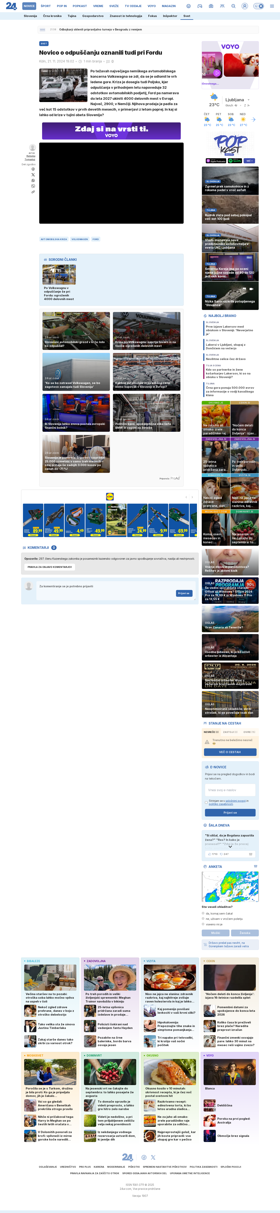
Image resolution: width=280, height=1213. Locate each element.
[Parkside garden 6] (116, 520)
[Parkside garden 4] (75, 520)
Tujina (72, 16)
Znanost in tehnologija (126, 16)
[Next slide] (192, 497)
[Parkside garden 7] (137, 520)
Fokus (152, 16)
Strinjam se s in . (229, 802)
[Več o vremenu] (253, 119)
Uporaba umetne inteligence (190, 1173)
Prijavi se (183, 593)
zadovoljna (96, 961)
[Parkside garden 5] (96, 520)
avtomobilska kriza (54, 239)
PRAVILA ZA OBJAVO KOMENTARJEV (50, 567)
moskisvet (35, 1055)
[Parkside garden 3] (54, 520)
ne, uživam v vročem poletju (224, 919)
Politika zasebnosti (204, 1166)
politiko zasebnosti (221, 804)
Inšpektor (170, 16)
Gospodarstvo (93, 16)
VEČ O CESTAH (230, 752)
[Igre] (200, 6)
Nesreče (211, 732)
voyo (210, 1055)
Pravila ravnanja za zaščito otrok (94, 1173)
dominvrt (94, 1055)
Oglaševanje (48, 1166)
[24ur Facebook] (144, 1157)
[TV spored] (211, 6)
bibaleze (33, 961)
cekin (210, 961)
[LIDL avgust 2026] (110, 496)
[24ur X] (153, 1157)
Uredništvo (68, 1166)
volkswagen (80, 239)
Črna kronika (52, 16)
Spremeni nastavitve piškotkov (165, 1166)
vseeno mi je (214, 924)
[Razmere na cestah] (222, 6)
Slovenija (30, 16)
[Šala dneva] (249, 854)
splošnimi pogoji (236, 800)
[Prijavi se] (245, 6)
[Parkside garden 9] (179, 520)
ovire (249, 732)
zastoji (230, 732)
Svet (186, 16)
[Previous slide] (186, 497)
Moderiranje (116, 1166)
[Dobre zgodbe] (188, 6)
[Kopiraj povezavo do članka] (33, 192)
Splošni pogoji (231, 1166)
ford (96, 239)
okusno (152, 1055)
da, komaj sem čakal (219, 913)
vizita (150, 961)
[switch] (258, 6)
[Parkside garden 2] (33, 520)
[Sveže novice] (42, 29)
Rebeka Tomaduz (30, 158)
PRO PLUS (85, 1166)
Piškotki (134, 1166)
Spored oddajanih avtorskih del (144, 1173)
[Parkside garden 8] (158, 520)
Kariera (99, 1166)
